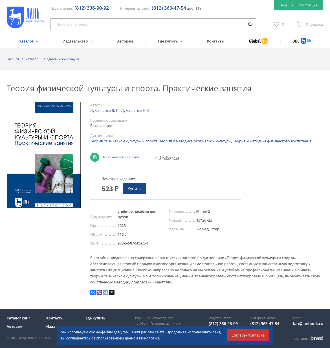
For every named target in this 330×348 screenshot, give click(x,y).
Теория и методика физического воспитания (272, 141)
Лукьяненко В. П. (104, 110)
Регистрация (307, 5)
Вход (283, 5)
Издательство (76, 41)
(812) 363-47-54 (169, 8)
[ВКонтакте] (93, 292)
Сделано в (308, 339)
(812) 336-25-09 (223, 323)
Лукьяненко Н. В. (135, 110)
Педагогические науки (61, 59)
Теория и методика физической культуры (195, 141)
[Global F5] (258, 43)
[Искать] (250, 24)
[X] (111, 292)
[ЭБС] (301, 43)
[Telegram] (105, 292)
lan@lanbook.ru (308, 323)
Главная (13, 59)
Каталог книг (18, 318)
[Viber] (99, 292)
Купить (134, 188)
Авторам (125, 41)
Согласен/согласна (248, 335)
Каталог (26, 41)
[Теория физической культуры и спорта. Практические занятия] (44, 155)
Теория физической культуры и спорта (124, 141)
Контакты (215, 41)
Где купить (168, 41)
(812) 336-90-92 (92, 8)
